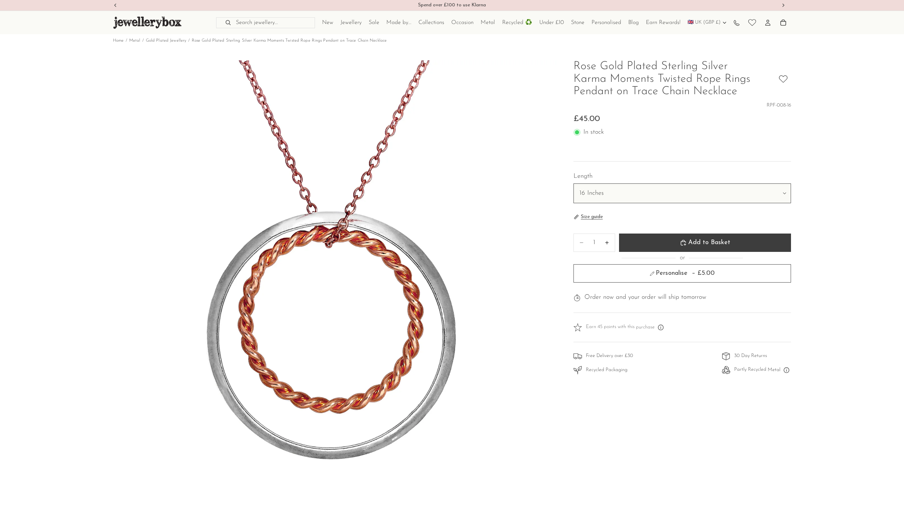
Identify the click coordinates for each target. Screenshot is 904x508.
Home (118, 40)
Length (583, 176)
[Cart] (783, 22)
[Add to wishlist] (783, 79)
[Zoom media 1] (335, 281)
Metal (135, 40)
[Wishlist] (752, 22)
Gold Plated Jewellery (166, 40)
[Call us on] (736, 22)
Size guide (592, 216)
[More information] (660, 327)
